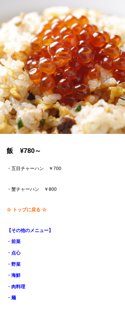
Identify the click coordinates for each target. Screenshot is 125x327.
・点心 (14, 252)
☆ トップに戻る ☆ (27, 209)
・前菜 (14, 241)
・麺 (11, 297)
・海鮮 (14, 275)
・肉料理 (16, 286)
